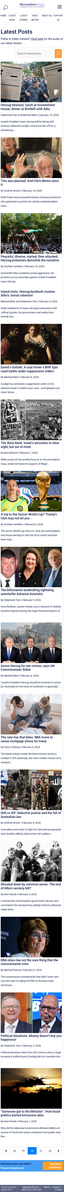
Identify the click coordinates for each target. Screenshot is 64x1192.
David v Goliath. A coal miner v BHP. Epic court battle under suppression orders (29, 369)
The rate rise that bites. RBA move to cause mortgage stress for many (27, 739)
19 (23, 1150)
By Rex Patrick (9, 894)
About (47, 1187)
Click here (37, 39)
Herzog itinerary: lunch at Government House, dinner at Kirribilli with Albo (28, 107)
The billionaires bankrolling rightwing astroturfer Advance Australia (27, 592)
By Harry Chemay (10, 747)
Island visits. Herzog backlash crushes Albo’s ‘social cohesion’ (28, 293)
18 (14, 1150)
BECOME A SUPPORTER (55, 1166)
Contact (56, 1187)
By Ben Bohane (9, 452)
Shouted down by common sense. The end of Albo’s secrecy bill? (31, 886)
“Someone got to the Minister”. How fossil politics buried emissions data (30, 1113)
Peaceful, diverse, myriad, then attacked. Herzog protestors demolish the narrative (30, 258)
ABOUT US (47, 15)
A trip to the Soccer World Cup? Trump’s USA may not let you (29, 516)
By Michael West (10, 377)
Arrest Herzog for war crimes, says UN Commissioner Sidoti (28, 668)
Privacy (58, 1189)
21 (41, 1150)
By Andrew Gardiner (12, 266)
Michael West (30, 115)
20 (32, 1150)
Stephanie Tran (9, 115)
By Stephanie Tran (11, 600)
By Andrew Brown (10, 190)
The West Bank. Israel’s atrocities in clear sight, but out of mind (30, 445)
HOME (3, 15)
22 (50, 1150)
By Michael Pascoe (11, 970)
